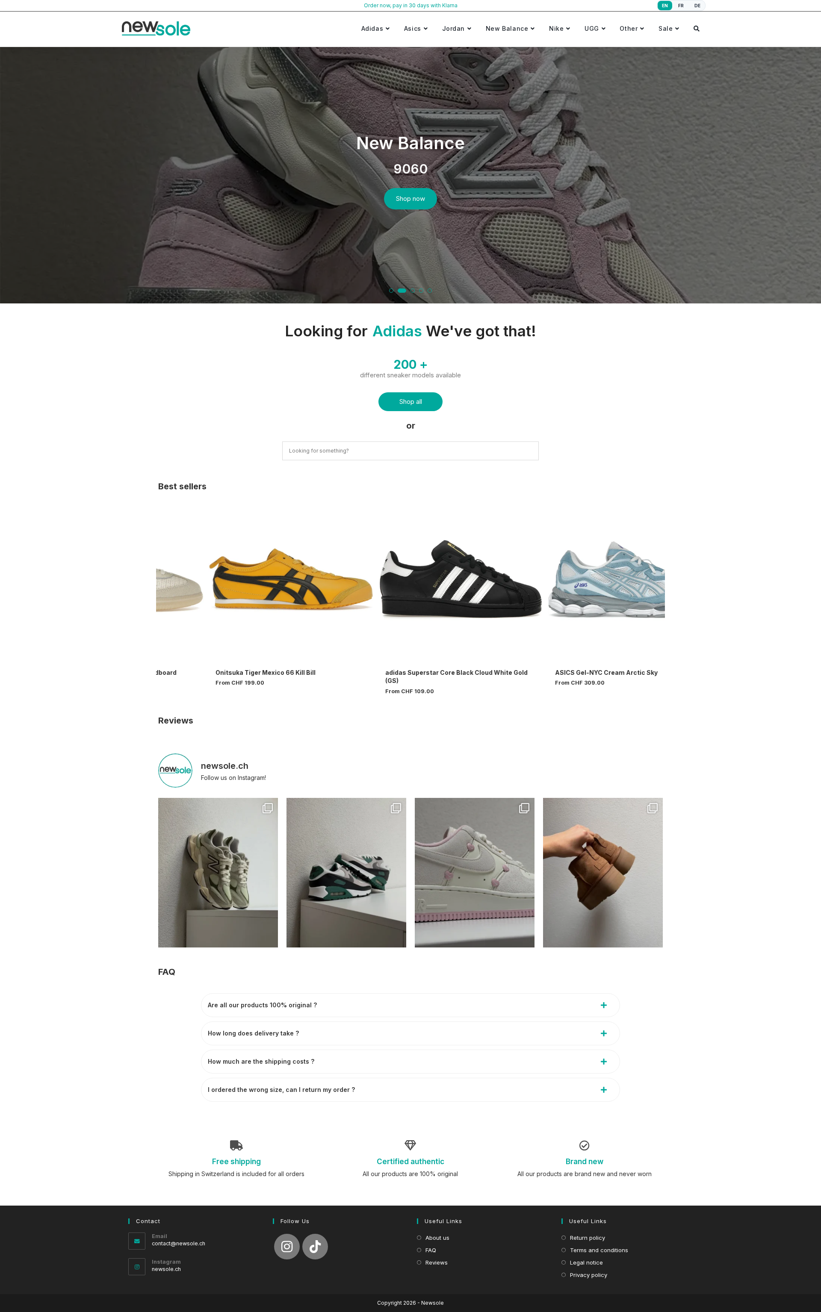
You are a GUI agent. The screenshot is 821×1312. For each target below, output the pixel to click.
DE (697, 5)
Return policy (587, 1237)
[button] (391, 290)
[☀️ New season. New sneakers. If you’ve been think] (218, 872)
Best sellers (182, 486)
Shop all (410, 401)
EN (665, 5)
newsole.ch (166, 1269)
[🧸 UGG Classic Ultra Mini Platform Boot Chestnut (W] (603, 872)
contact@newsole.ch (178, 1243)
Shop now (410, 198)
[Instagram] (287, 1246)
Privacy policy (588, 1274)
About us (437, 1237)
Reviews (175, 720)
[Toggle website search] (697, 28)
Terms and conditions (599, 1250)
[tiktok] (315, 1246)
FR (681, 5)
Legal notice (586, 1262)
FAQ (166, 972)
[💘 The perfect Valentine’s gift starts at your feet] (475, 872)
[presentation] (14, 178)
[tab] (410, 1005)
